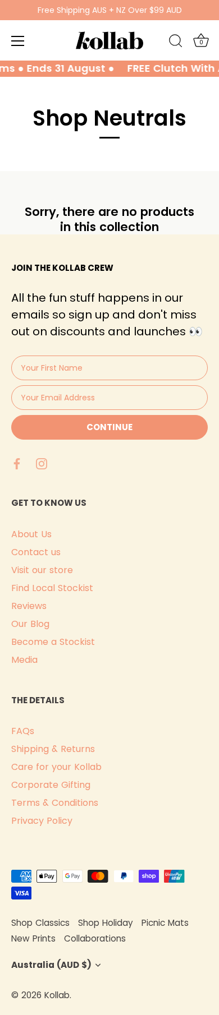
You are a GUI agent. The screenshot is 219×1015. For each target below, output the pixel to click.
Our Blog (30, 623)
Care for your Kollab (56, 766)
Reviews (29, 605)
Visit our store (42, 570)
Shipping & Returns (53, 748)
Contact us (36, 552)
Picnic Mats (165, 923)
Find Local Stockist (52, 588)
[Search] (175, 42)
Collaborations (95, 938)
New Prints (33, 938)
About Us (31, 534)
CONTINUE (109, 427)
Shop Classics (40, 923)
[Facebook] (16, 463)
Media (24, 659)
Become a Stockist (53, 641)
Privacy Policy (41, 820)
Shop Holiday (105, 923)
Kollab (57, 995)
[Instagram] (41, 463)
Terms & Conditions (54, 802)
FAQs (22, 731)
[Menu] (18, 41)
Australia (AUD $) (51, 964)
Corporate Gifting (50, 784)
